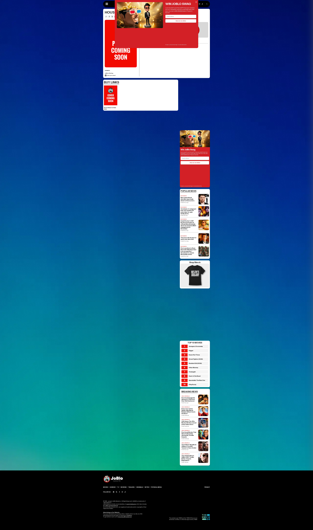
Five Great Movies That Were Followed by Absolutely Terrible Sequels (188, 434)
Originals (139, 487)
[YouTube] (113, 492)
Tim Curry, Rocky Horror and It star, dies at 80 (188, 238)
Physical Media (156, 487)
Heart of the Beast (195, 376)
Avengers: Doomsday (196, 346)
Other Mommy (193, 367)
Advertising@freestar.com (125, 517)
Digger (191, 350)
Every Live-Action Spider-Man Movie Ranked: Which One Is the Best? (188, 411)
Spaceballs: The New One (197, 380)
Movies (105, 487)
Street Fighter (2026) (196, 359)
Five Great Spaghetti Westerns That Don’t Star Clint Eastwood (188, 399)
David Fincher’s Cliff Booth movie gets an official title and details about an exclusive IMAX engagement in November (188, 225)
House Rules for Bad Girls (110, 108)
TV (118, 487)
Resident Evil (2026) (195, 363)
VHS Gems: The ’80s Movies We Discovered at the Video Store (188, 422)
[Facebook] (119, 492)
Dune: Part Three (194, 355)
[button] (107, 4)
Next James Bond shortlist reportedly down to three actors (187, 199)
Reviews (124, 487)
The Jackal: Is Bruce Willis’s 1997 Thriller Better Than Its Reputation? (187, 458)
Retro (147, 487)
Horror (113, 487)
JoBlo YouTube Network (111, 505)
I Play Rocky (192, 384)
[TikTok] (202, 4)
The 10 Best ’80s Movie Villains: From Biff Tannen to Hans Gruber (188, 446)
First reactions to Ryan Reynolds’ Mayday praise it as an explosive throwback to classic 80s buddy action (188, 251)
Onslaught (192, 372)
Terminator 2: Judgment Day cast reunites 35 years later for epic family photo (188, 211)
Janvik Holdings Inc (131, 504)
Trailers (131, 487)
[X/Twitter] (116, 492)
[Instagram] (199, 4)
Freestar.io (129, 515)
